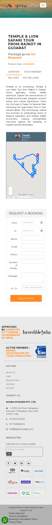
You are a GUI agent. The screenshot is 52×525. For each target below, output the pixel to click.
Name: (14, 239)
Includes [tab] (13, 78)
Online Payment (17, 513)
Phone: (13, 254)
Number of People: (13, 265)
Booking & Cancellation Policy (23, 519)
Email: (14, 247)
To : (15, 231)
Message (12, 276)
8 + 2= (14, 288)
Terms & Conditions (18, 516)
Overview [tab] (14, 72)
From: (14, 223)
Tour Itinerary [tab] (32, 72)
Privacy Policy (15, 522)
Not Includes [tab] (31, 78)
